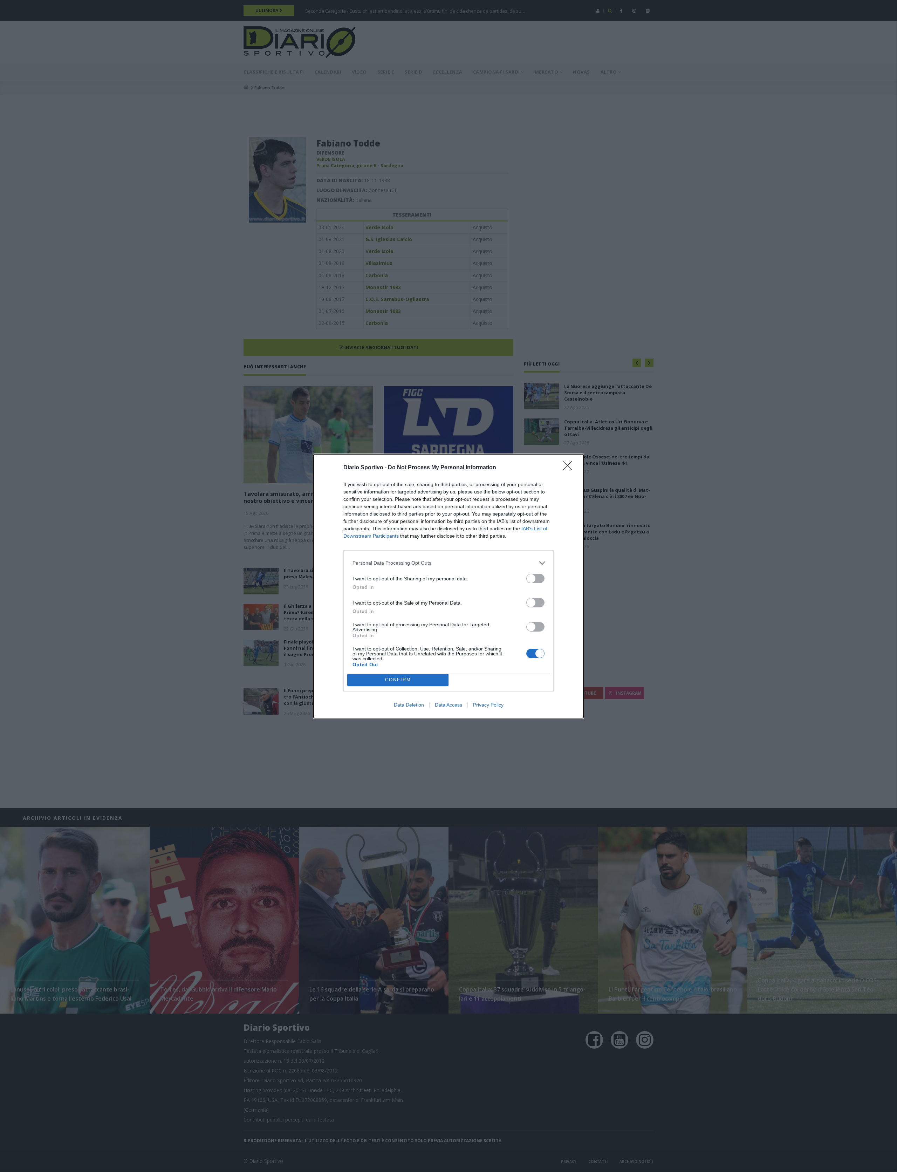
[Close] (569, 468)
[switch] (535, 578)
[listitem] (448, 563)
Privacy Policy (488, 705)
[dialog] (448, 586)
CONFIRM (398, 679)
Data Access (448, 705)
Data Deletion (409, 705)
